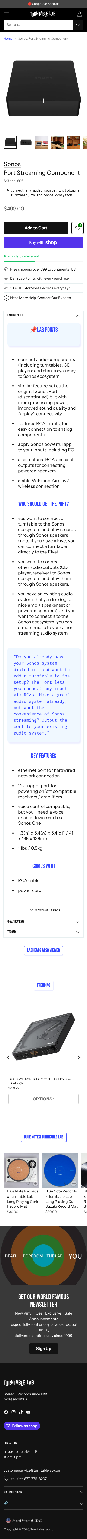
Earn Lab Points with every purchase (39, 278)
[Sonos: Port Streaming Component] (43, 88)
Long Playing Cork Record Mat (22, 1204)
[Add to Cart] (35, 1183)
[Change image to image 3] (41, 142)
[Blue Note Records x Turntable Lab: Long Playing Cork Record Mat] (21, 1171)
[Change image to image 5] (73, 142)
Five (61, 540)
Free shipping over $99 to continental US (43, 269)
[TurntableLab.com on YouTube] (28, 1413)
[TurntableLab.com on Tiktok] (21, 1413)
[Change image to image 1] (10, 142)
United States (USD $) (27, 1520)
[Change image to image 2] (25, 142)
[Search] (78, 25)
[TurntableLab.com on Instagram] (13, 1413)
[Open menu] (6, 14)
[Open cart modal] (79, 14)
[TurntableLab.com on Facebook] (6, 1413)
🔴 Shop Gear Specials (43, 4)
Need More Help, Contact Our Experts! (41, 297)
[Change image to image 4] (57, 142)
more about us (15, 1399)
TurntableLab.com (43, 1529)
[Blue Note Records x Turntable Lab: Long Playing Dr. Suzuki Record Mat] (60, 1171)
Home (8, 38)
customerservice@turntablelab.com (32, 1470)
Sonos (12, 164)
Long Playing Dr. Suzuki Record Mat (61, 1204)
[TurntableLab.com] (43, 13)
